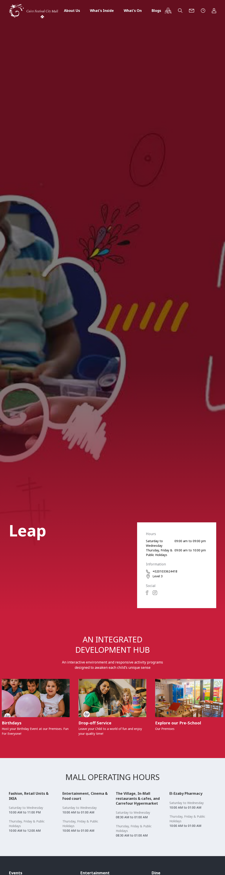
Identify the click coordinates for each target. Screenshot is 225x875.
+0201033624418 (164, 571)
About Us (72, 10)
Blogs (156, 10)
